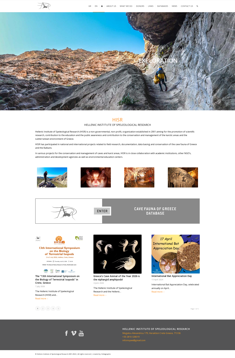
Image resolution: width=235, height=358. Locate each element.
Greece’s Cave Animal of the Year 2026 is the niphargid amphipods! (116, 277)
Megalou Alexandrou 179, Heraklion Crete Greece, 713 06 (151, 333)
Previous (2, 61)
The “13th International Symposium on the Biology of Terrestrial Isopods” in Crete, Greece (57, 279)
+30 (124, 336)
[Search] (197, 6)
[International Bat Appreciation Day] (175, 254)
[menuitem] (90, 6)
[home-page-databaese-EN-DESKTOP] (117, 211)
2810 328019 (133, 336)
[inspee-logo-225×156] (43, 6)
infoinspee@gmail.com (133, 340)
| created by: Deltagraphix (101, 354)
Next (232, 61)
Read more (40, 298)
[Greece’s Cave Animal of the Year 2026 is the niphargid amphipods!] (117, 254)
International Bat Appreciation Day (171, 276)
